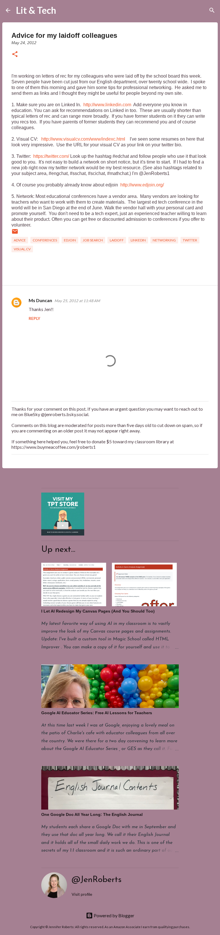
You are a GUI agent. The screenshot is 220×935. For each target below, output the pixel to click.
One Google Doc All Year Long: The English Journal (92, 814)
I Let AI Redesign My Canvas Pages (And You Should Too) (98, 611)
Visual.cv (22, 249)
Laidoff (117, 240)
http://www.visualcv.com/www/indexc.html (83, 139)
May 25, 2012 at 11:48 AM (77, 300)
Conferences (45, 240)
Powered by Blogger (113, 915)
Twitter (190, 240)
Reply (34, 318)
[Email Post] (14, 233)
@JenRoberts (96, 879)
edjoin (70, 240)
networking (164, 240)
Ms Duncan (40, 300)
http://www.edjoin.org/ (142, 184)
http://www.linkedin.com (107, 104)
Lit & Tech (36, 10)
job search (93, 240)
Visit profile (82, 894)
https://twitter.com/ (51, 156)
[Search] (64, 10)
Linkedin (138, 240)
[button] (14, 54)
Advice (20, 240)
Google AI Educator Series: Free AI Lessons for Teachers (96, 712)
